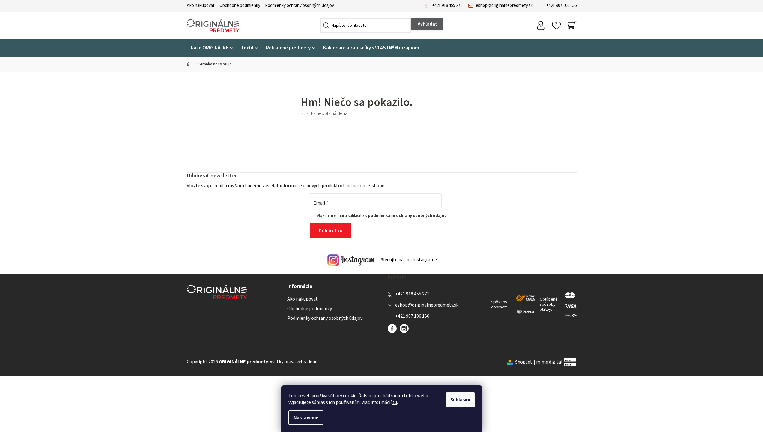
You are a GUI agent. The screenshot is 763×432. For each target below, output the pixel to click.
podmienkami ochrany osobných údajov (407, 216)
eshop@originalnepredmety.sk (504, 5)
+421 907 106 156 (561, 5)
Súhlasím (460, 399)
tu (394, 402)
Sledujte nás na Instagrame (408, 260)
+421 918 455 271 (447, 5)
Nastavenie (306, 417)
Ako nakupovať (201, 5)
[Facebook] (392, 328)
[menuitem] (212, 48)
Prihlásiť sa (330, 231)
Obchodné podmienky (239, 5)
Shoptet (523, 362)
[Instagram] (404, 328)
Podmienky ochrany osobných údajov (299, 5)
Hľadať (427, 24)
